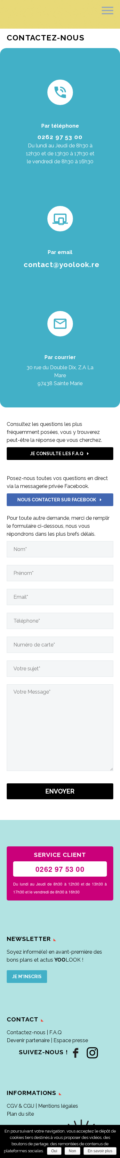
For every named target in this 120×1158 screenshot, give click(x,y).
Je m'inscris (27, 976)
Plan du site (20, 1114)
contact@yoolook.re (62, 264)
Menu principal (107, 10)
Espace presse (70, 1040)
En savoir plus (100, 1151)
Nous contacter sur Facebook (60, 499)
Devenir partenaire (28, 1040)
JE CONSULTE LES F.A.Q (60, 453)
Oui (54, 1151)
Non (72, 1151)
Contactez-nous (26, 1032)
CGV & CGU (20, 1106)
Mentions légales (58, 1106)
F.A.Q (55, 1032)
